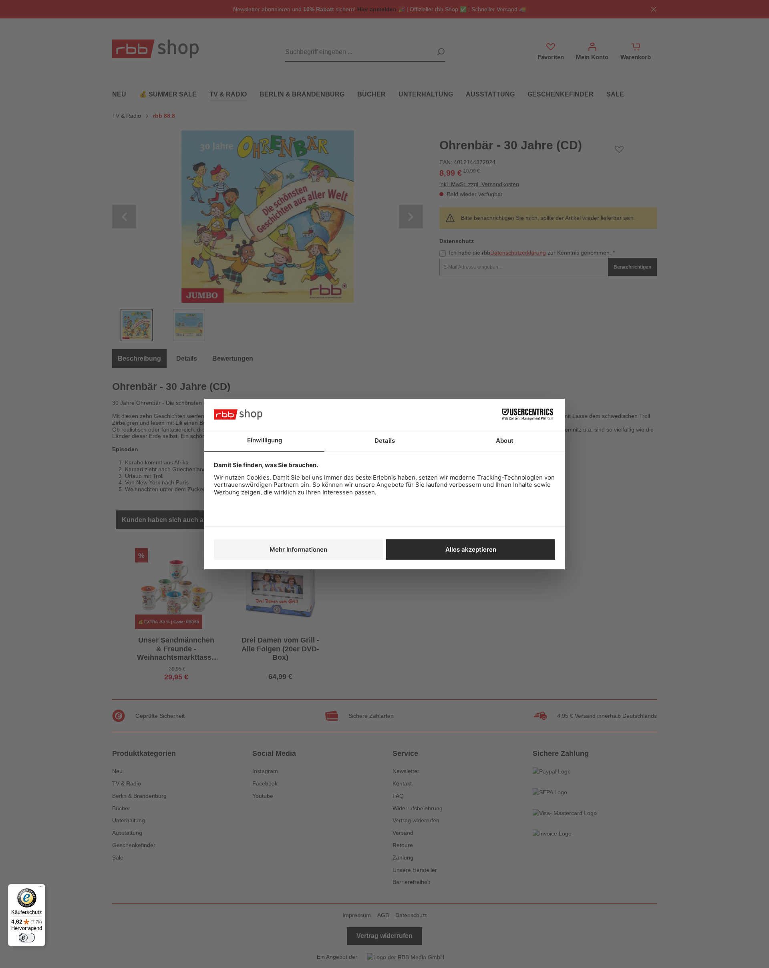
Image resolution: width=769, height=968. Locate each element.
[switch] (27, 937)
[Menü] (40, 889)
